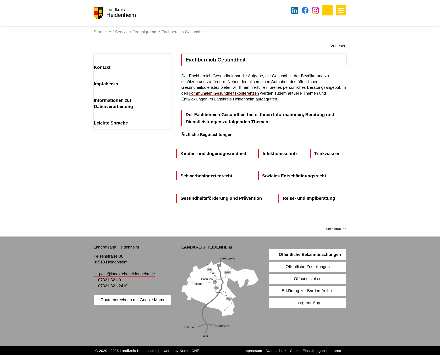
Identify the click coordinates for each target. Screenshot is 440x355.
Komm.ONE (189, 351)
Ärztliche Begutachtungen (207, 134)
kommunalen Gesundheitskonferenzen (224, 93)
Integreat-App (307, 302)
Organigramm (145, 32)
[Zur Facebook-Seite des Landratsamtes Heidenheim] (305, 10)
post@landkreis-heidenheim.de (127, 274)
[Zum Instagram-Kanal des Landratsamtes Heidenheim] (315, 10)
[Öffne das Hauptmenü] (341, 10)
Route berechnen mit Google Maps (132, 299)
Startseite (102, 32)
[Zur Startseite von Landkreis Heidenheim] (115, 13)
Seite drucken (336, 229)
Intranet (334, 351)
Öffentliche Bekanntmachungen (310, 254)
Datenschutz (276, 351)
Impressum (253, 351)
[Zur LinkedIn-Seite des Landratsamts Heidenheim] (295, 10)
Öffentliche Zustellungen (308, 266)
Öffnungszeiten (307, 278)
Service (122, 32)
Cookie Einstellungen (307, 351)
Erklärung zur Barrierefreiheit (308, 290)
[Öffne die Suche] (327, 10)
